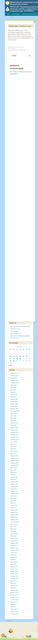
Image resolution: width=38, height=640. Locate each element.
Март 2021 (13, 397)
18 (14, 358)
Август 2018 (13, 467)
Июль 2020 (13, 416)
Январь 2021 (13, 401)
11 (14, 356)
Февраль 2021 (14, 399)
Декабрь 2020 (14, 404)
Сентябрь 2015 (14, 550)
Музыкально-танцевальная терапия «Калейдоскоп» (20, 336)
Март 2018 (13, 479)
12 (17, 356)
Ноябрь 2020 (14, 406)
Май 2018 (13, 474)
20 (20, 358)
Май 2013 (13, 606)
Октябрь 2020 (14, 408)
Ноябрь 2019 (14, 434)
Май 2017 (13, 503)
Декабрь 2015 (14, 543)
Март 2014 (13, 588)
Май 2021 (13, 392)
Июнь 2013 (13, 604)
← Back (13, 55)
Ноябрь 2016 (14, 517)
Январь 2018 (13, 484)
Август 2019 (13, 441)
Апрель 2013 (13, 609)
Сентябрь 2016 (14, 522)
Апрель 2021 (13, 394)
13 (20, 356)
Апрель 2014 (13, 585)
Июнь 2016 (13, 529)
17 (10, 358)
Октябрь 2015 (14, 548)
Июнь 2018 (13, 472)
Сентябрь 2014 (14, 578)
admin (22, 47)
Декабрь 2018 (14, 460)
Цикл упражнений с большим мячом (20, 326)
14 (23, 356)
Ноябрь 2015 (14, 545)
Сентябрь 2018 (14, 465)
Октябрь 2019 (14, 437)
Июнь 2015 (13, 557)
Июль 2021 (13, 387)
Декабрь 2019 (14, 432)
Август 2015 (13, 552)
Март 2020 (13, 425)
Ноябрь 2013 (14, 595)
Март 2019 (13, 453)
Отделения (16, 14)
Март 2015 (13, 564)
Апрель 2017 (13, 505)
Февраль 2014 (14, 590)
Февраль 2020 (14, 427)
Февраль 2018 (14, 482)
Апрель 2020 (13, 423)
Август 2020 (13, 413)
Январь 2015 (13, 569)
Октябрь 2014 (14, 576)
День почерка (14, 333)
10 (10, 356)
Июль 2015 (13, 555)
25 (14, 360)
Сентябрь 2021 (14, 383)
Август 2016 (13, 524)
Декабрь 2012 (14, 614)
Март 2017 (13, 507)
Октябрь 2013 (14, 597)
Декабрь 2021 (14, 375)
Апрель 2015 (13, 562)
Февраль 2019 (14, 456)
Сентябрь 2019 (14, 439)
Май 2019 (13, 449)
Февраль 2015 (14, 566)
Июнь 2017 (13, 500)
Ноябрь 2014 (14, 573)
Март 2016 (13, 536)
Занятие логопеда (15, 329)
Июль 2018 (13, 470)
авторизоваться (13, 73)
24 (10, 360)
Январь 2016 (13, 540)
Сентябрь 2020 (14, 411)
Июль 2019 (13, 444)
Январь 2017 (13, 512)
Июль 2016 (13, 526)
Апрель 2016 (13, 533)
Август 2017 (13, 496)
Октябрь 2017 (14, 491)
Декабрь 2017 (14, 486)
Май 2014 (13, 583)
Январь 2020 (13, 430)
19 (17, 358)
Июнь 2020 (13, 418)
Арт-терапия (13, 331)
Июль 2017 (13, 498)
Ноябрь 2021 (14, 378)
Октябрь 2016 (14, 519)
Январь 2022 (13, 373)
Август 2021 (13, 385)
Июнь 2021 (13, 390)
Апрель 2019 (13, 451)
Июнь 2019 (13, 446)
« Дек (10, 365)
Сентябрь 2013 (14, 599)
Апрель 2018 (13, 477)
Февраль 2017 (14, 510)
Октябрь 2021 (14, 380)
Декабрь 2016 (14, 515)
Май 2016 (13, 531)
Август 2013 (13, 602)
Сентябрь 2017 (14, 493)
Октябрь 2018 (14, 463)
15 (26, 356)
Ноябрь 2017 (14, 489)
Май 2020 (13, 420)
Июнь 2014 (13, 581)
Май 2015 (13, 559)
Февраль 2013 (14, 611)
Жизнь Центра (23, 50)
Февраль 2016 (14, 538)
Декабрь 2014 (14, 571)
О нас (8, 14)
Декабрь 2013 (14, 592)
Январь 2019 (13, 458)
